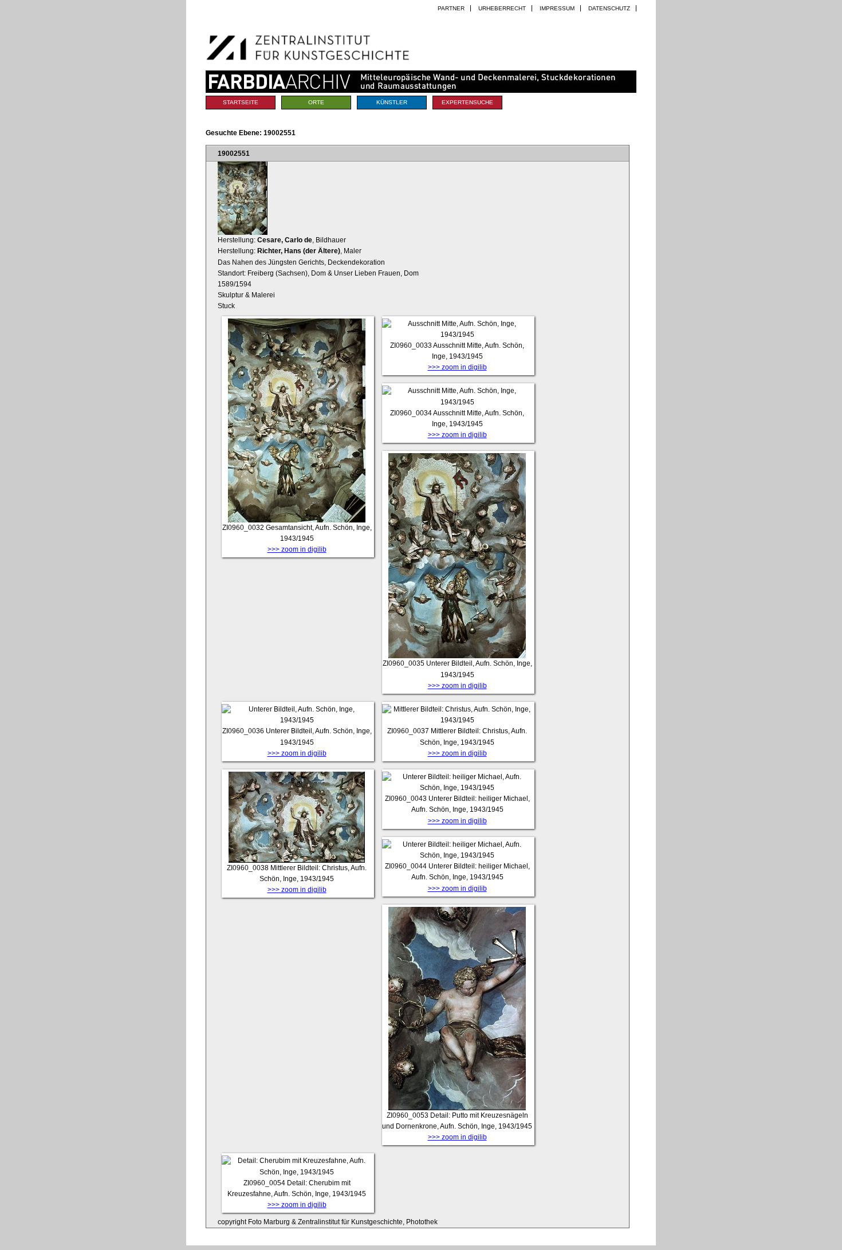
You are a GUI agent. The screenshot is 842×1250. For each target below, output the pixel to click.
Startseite (240, 102)
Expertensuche (467, 102)
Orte (316, 102)
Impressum (557, 8)
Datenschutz (609, 8)
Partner (451, 8)
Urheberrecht (502, 8)
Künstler (391, 102)
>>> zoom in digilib (296, 549)
